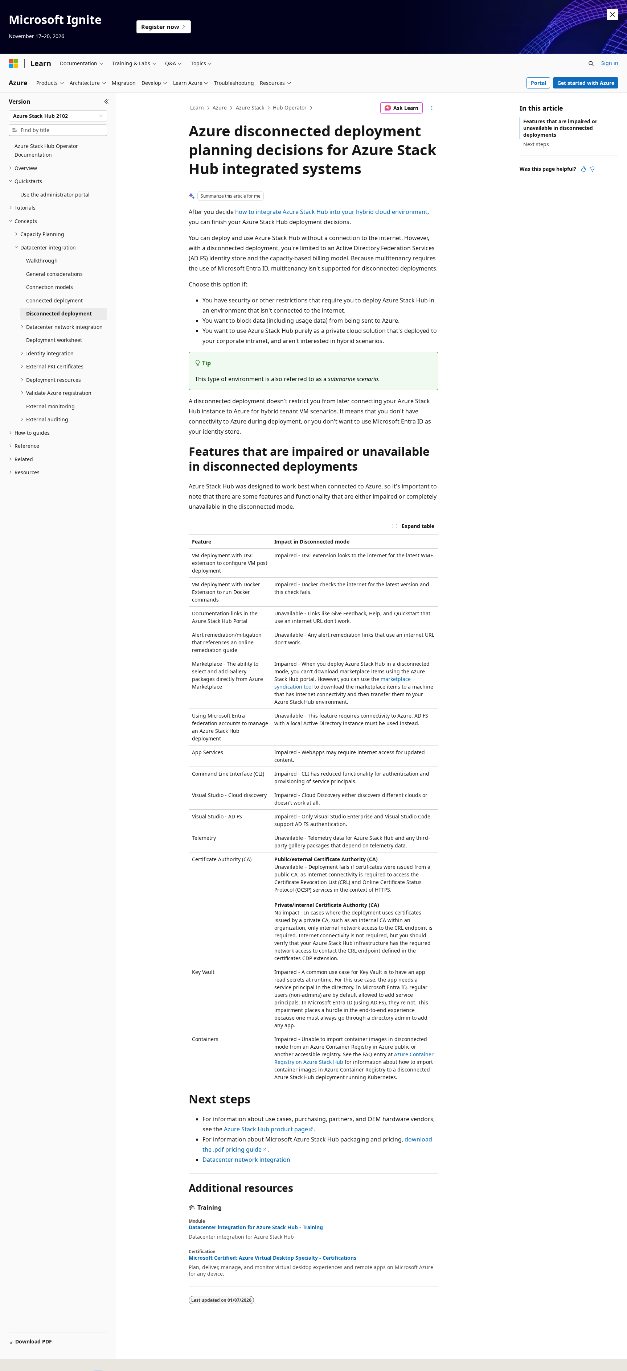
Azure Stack (250, 107)
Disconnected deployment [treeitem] (59, 313)
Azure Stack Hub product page (266, 1129)
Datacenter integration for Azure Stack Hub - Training (256, 1227)
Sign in (609, 62)
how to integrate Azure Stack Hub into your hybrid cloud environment (331, 212)
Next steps (536, 144)
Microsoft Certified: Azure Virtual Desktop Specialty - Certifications (272, 1258)
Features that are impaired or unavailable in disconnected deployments (560, 128)
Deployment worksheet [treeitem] (54, 339)
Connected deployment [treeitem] (54, 300)
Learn (197, 107)
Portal (538, 82)
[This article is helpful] (583, 169)
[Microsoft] (13, 63)
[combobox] (58, 116)
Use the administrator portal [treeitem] (55, 194)
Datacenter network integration (246, 1160)
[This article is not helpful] (592, 169)
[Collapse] (106, 101)
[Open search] (591, 63)
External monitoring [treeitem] (50, 406)
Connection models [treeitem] (49, 287)
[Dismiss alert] (612, 14)
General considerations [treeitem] (54, 274)
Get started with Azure (585, 82)
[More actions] (432, 108)
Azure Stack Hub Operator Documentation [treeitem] (46, 150)
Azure (220, 107)
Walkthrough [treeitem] (42, 260)
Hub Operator (290, 107)
